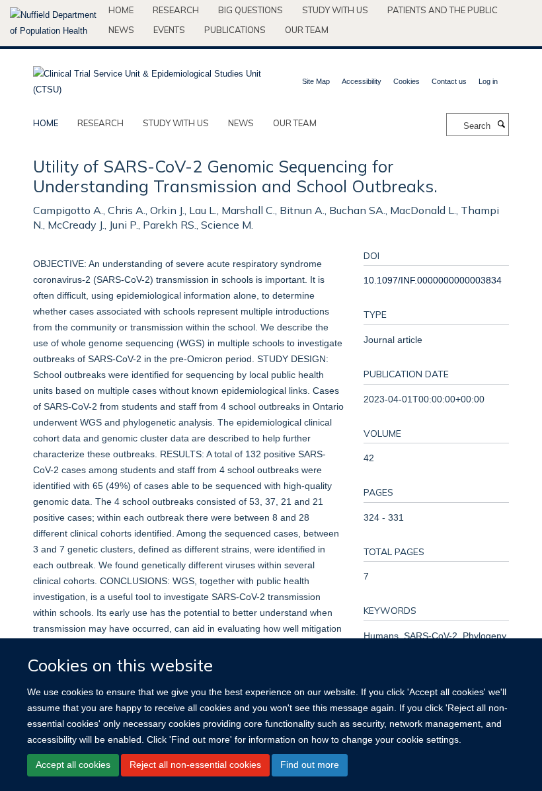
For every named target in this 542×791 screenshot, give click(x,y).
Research (176, 10)
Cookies (406, 81)
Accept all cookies (73, 764)
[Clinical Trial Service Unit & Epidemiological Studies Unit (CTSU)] (147, 78)
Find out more (309, 764)
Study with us (335, 10)
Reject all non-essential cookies (195, 764)
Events (169, 29)
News (121, 29)
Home (121, 10)
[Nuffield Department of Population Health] (54, 23)
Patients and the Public (442, 10)
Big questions (250, 10)
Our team (307, 29)
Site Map (316, 81)
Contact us (449, 81)
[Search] (501, 125)
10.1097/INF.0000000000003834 (433, 280)
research (100, 123)
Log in (488, 81)
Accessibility (361, 81)
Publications (235, 29)
